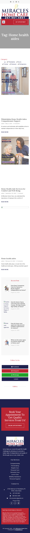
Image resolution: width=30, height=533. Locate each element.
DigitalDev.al (18, 529)
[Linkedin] (16, 1)
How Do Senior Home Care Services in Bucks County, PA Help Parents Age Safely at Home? (18, 304)
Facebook (15, 367)
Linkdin (16, 379)
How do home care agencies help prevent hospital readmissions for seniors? (17, 326)
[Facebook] (10, 1)
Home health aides (8, 258)
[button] (18, 1)
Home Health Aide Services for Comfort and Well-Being (13, 190)
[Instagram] (13, 1)
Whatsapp (15, 375)
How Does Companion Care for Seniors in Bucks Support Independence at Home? (18, 288)
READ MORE (4, 132)
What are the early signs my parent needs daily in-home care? (18, 341)
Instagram (15, 371)
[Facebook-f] (11, 503)
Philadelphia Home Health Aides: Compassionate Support (14, 120)
